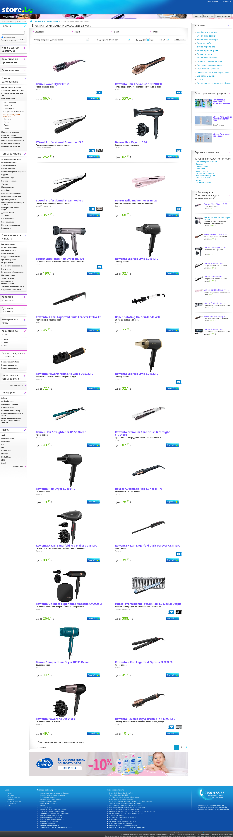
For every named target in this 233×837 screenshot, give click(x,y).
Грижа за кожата (8, 250)
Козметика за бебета (10, 362)
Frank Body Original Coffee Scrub (121, 799)
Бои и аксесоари (9, 103)
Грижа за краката (8, 260)
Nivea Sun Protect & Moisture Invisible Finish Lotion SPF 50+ (130, 801)
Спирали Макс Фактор (10, 410)
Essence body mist (203, 178)
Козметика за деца (9, 365)
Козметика (10, 16)
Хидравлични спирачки (205, 175)
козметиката (212, 152)
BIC (2, 444)
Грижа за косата (8, 244)
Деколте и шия (7, 212)
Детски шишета (204, 54)
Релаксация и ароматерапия (7, 282)
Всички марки (19, 466)
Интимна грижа (8, 275)
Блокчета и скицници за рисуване (213, 72)
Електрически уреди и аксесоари (11, 115)
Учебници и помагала (207, 32)
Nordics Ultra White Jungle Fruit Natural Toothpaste (127, 807)
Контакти (10, 795)
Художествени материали (49, 801)
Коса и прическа (53, 21)
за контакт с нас (218, 805)
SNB (3, 460)
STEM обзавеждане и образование (52, 811)
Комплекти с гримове (10, 146)
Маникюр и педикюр (10, 132)
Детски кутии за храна (207, 50)
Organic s (199, 164)
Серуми (4, 175)
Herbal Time (6, 457)
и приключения (49, 821)
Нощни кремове (8, 168)
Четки (6, 128)
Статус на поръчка (14, 801)
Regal (3, 463)
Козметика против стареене (13, 171)
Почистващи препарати (48, 797)
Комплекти (6, 228)
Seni (3, 435)
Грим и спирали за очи (11, 87)
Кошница (10, 799)
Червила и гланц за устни (12, 90)
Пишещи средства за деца (209, 61)
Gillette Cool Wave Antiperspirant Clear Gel (124, 809)
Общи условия (207, 833)
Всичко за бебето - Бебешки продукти (53, 809)
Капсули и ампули (9, 181)
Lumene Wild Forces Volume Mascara (122, 817)
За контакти (226, 1)
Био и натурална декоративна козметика (11, 136)
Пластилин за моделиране (209, 65)
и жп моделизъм (51, 815)
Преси (6, 125)
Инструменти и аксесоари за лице (12, 203)
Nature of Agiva (7, 438)
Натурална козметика (10, 225)
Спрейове (5, 190)
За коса (4, 346)
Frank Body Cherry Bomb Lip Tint (121, 793)
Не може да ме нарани (205, 173)
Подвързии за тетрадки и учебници (214, 83)
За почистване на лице (11, 159)
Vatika (198, 180)
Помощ (9, 805)
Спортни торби (204, 43)
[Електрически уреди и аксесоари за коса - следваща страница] (186, 747)
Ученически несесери (207, 39)
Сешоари (7, 119)
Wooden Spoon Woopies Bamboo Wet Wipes (125, 803)
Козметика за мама (9, 368)
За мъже (5, 216)
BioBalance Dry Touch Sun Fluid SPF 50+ (123, 825)
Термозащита (8, 108)
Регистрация (11, 803)
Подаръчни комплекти (11, 289)
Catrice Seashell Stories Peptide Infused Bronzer (126, 813)
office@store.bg (223, 809)
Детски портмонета (206, 46)
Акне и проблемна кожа (11, 193)
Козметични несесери (10, 143)
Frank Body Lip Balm (116, 819)
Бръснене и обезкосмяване (12, 272)
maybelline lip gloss (203, 182)
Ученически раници (206, 36)
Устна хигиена (7, 278)
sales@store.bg (221, 807)
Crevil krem (200, 168)
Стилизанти (7, 106)
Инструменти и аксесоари (13, 111)
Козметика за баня (9, 247)
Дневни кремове (8, 165)
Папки (200, 79)
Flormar (4, 454)
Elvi (2, 447)
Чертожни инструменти (208, 68)
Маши (6, 122)
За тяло (4, 343)
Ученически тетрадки (207, 57)
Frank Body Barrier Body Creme (120, 823)
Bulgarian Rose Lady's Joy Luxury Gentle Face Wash (127, 827)
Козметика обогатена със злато (12, 414)
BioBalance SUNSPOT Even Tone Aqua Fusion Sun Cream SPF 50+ (132, 811)
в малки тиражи (52, 819)
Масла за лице (7, 187)
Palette (4, 398)
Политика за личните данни (223, 833)
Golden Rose (6, 451)
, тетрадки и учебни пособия (54, 813)
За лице (4, 339)
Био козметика (7, 222)
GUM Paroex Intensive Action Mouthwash (124, 797)
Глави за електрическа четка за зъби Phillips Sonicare (11, 420)
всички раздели (9, 38)
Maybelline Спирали (9, 404)
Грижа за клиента (213, 1)
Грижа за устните (8, 199)
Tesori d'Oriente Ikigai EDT (118, 795)
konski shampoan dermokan (206, 162)
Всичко (51, 817)
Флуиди (4, 184)
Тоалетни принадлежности (13, 286)
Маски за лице (7, 178)
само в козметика (10, 40)
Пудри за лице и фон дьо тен (12, 94)
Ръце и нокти (7, 263)
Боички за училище (206, 76)
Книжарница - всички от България (55, 793)
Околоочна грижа (8, 162)
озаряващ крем (202, 166)
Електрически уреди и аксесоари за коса (207, 197)
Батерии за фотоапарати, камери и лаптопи (55, 827)
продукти (48, 803)
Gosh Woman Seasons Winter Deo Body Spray (125, 805)
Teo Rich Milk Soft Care (117, 815)
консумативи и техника (50, 799)
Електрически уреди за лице (11, 208)
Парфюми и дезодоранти (12, 266)
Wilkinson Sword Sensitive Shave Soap (122, 821)
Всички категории (17, 385)
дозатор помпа (202, 171)
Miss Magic (5, 441)
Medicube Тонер (8, 401)
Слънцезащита (7, 219)
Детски (46, 807)
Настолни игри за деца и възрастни (52, 795)
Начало (9, 793)
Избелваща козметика (11, 196)
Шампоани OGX (8, 407)
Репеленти (6, 269)
